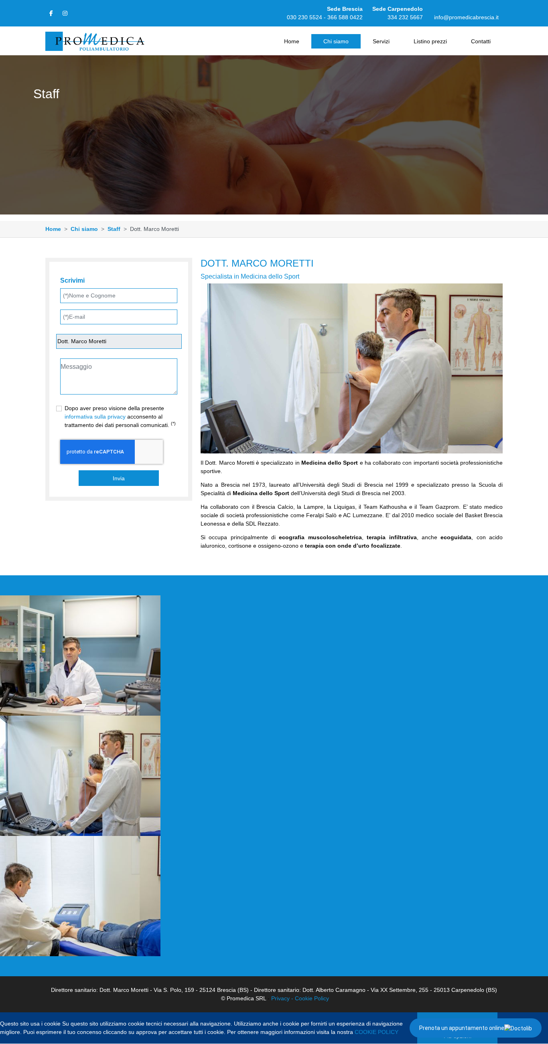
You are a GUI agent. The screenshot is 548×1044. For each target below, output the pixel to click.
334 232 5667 (405, 17)
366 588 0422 (345, 17)
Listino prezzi (430, 41)
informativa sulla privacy (95, 416)
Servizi (381, 41)
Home (291, 41)
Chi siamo (336, 41)
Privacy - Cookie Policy (300, 998)
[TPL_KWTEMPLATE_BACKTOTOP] (534, 1030)
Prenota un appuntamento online (461, 1028)
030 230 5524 (304, 17)
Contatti (481, 41)
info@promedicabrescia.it (466, 17)
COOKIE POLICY (376, 1032)
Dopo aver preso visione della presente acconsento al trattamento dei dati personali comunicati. (120, 416)
